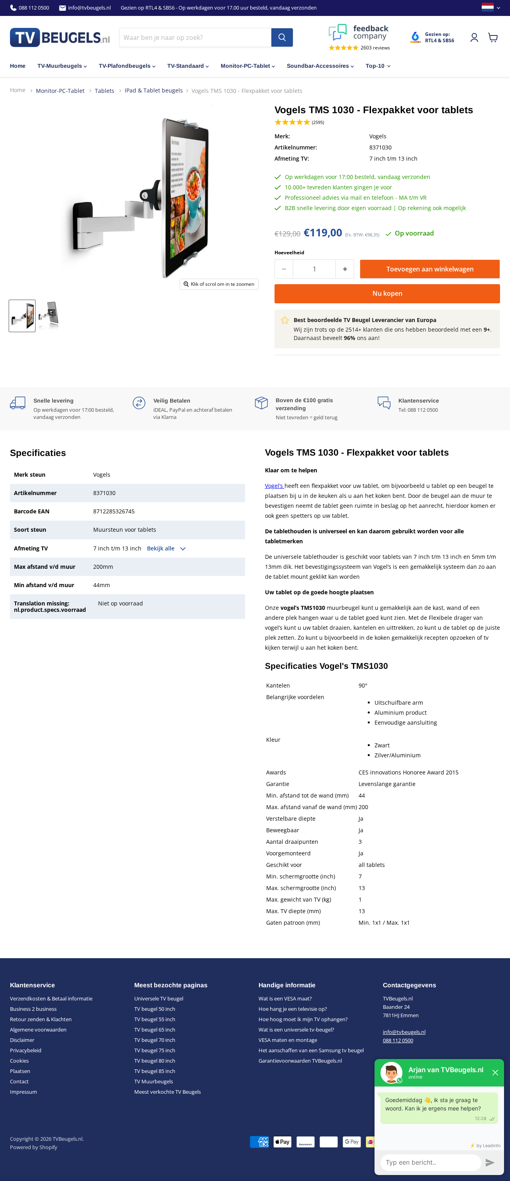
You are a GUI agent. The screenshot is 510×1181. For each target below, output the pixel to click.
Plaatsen (20, 1071)
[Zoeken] (282, 37)
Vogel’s (274, 485)
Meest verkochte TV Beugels (167, 1091)
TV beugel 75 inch (154, 1050)
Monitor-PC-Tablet (245, 66)
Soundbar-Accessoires (318, 66)
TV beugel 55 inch (154, 1019)
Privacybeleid (25, 1050)
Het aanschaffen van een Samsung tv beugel (311, 1050)
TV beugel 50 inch (154, 1008)
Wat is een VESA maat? (285, 998)
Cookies (19, 1060)
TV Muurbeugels (153, 1081)
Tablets (105, 90)
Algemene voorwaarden (38, 1029)
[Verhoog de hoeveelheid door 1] (345, 269)
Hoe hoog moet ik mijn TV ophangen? (303, 1019)
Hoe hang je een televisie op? (293, 1008)
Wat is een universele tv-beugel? (296, 1029)
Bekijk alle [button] (161, 548)
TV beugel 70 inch (154, 1039)
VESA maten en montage (288, 1039)
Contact (19, 1081)
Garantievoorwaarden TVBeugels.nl (300, 1060)
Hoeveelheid (289, 252)
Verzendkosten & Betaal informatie (51, 998)
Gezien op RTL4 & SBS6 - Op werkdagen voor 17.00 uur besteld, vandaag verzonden (219, 8)
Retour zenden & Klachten (41, 1019)
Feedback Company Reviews (359, 32)
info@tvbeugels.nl (89, 8)
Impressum (23, 1091)
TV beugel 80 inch (154, 1060)
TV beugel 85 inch (154, 1071)
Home (18, 66)
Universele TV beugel (158, 998)
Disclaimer (22, 1039)
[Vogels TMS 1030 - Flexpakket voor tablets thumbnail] (22, 316)
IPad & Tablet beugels (154, 90)
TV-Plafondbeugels (125, 66)
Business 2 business (33, 1008)
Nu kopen (387, 293)
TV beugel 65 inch (154, 1029)
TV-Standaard (185, 66)
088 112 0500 (34, 8)
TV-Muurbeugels (59, 66)
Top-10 (375, 66)
